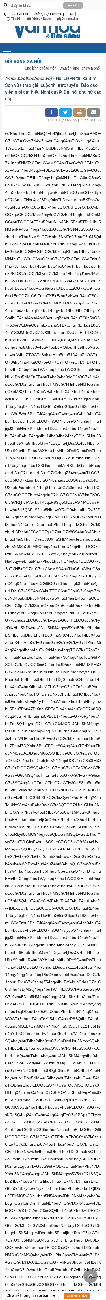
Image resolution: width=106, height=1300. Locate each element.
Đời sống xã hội (23, 61)
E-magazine (69, 18)
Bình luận (78, 1296)
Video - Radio (41, 18)
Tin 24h (15, 18)
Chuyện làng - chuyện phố (80, 68)
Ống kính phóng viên (41, 68)
